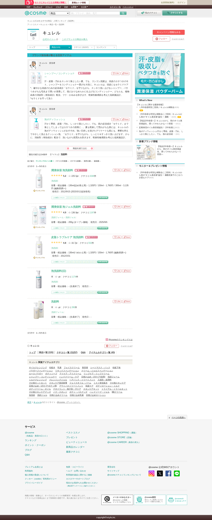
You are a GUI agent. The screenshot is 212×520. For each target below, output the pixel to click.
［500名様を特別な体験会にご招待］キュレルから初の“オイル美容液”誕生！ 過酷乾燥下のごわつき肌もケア (161, 175)
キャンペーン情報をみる (169, 32)
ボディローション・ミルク (108, 386)
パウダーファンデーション (41, 371)
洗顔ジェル (71, 217)
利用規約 (29, 471)
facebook (168, 473)
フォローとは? (126, 346)
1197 (91, 212)
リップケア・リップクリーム (96, 374)
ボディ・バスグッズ (78, 392)
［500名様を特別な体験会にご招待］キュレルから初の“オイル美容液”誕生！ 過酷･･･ (160, 116)
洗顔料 (55, 301)
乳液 (59, 367)
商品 (56, 47)
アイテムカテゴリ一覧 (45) (102, 352)
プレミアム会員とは (34, 467)
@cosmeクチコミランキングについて (124, 475)
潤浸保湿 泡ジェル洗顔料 (66, 206)
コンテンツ (101, 47)
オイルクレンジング (38, 367)
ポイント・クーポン (35, 445)
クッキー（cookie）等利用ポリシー (41, 479)
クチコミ (81, 47)
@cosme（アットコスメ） (69, 402)
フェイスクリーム (72, 367)
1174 (73, 276)
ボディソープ (51, 374)
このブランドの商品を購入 (75, 39)
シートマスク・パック (100, 367)
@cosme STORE (120, 437)
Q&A (66, 7)
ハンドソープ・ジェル (99, 392)
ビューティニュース (76, 442)
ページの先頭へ (179, 417)
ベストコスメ (128, 7)
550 (90, 243)
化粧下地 (116, 367)
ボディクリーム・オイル (40, 389)
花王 (29, 402)
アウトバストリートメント (71, 386)
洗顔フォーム (58, 217)
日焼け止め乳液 (77, 395)
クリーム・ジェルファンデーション (97, 371)
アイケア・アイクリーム (70, 374)
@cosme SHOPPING (122, 432)
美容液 (85, 367)
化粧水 (52, 367)
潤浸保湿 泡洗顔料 (62, 170)
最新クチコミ (73, 451)
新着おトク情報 (79, 2)
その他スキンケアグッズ (40, 392)
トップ (32, 47)
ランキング (37, 7)
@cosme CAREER (124, 442)
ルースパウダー (36, 374)
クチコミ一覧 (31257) (67, 352)
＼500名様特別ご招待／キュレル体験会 (159, 109)
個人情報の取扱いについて (37, 475)
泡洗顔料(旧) (58, 271)
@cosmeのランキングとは (120, 339)
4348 (91, 176)
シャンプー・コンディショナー (43, 377)
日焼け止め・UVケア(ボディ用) (43, 386)
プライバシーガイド (34, 483)
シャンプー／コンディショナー (59, 75)
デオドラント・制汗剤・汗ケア (67, 389)
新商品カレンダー (75, 447)
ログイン (182, 2)
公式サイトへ (49, 39)
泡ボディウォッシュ (54, 119)
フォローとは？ (178, 39)
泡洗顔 (55, 181)
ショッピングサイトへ (94, 73)
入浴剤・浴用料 (104, 380)
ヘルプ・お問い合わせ (76, 471)
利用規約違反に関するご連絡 (79, 475)
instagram (151, 473)
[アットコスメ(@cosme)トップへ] (35, 14)
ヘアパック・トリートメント (82, 380)
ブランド (49, 7)
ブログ (58, 7)
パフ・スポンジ (60, 392)
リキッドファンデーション (67, 371)
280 (73, 307)
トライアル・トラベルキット (114, 389)
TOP (28, 7)
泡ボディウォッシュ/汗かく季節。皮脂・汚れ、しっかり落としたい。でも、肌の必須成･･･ (161, 132)
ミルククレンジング (38, 380)
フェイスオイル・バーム (80, 383)
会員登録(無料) (167, 2)
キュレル (34, 345)
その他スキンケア (118, 383)
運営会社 (111, 467)
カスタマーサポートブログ (78, 479)
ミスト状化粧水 (100, 383)
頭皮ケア (89, 386)
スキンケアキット (91, 389)
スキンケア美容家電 (58, 383)
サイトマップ (113, 471)
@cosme (37, 434)
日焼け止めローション (96, 395)
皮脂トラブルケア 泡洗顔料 (67, 237)
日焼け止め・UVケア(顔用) (93, 377)
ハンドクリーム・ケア (69, 377)
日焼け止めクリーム (58, 395)
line (177, 473)
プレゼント (72, 437)
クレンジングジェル (58, 380)
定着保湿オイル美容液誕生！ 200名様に (159, 127)
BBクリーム (117, 392)
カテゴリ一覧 (115, 7)
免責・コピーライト (75, 467)
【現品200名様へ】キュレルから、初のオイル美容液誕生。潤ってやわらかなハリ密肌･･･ (160, 122)
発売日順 (88, 161)
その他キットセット (38, 383)
